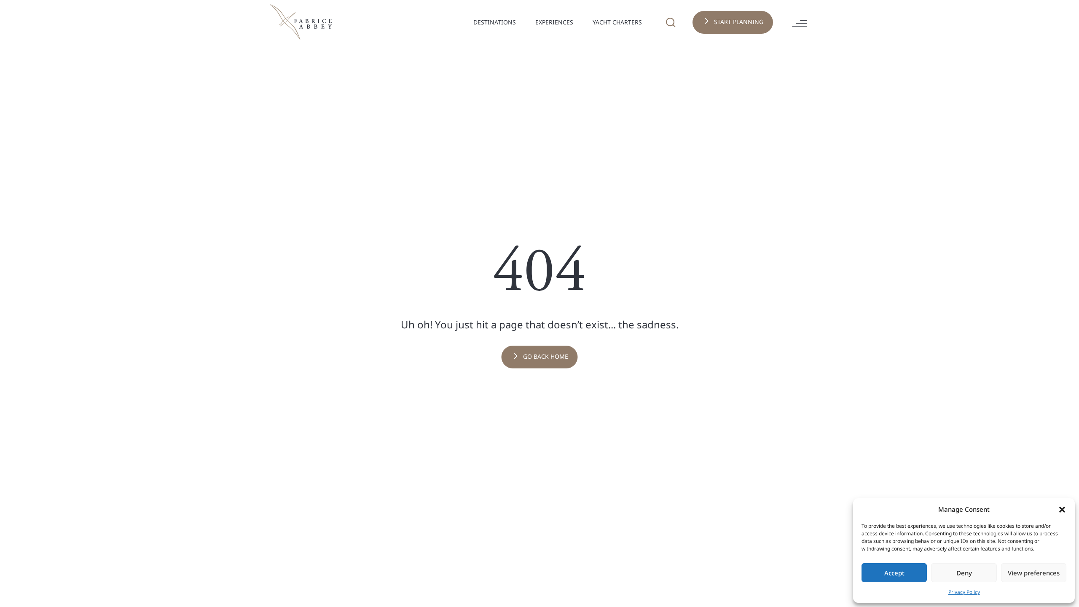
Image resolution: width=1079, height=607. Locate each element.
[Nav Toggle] (520, 24)
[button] (1062, 509)
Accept (894, 573)
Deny (964, 573)
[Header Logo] (301, 21)
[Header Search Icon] (671, 22)
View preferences (1034, 573)
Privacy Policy (964, 592)
